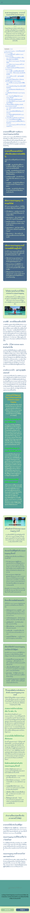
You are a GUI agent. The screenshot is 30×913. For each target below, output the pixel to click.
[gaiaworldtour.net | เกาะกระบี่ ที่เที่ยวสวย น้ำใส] (15, 2)
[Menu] (2, 2)
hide (11, 49)
